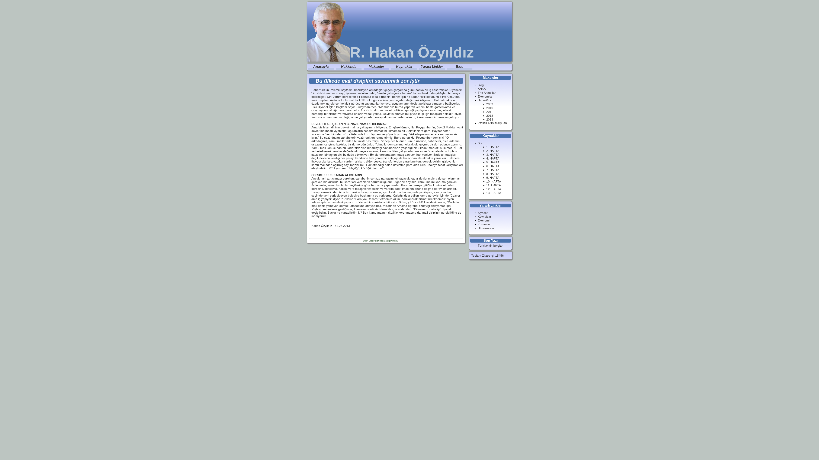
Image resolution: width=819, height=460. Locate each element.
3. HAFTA (492, 154)
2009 (489, 104)
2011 (489, 112)
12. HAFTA (493, 189)
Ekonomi (483, 220)
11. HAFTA (493, 185)
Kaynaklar (404, 66)
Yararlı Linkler (432, 66)
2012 (489, 115)
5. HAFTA (492, 162)
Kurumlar (484, 224)
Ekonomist (485, 96)
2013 (489, 119)
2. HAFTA (492, 150)
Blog (459, 66)
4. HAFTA (492, 158)
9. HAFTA (492, 177)
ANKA (482, 89)
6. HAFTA (492, 166)
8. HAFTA (492, 173)
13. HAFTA (493, 193)
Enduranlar (403, 241)
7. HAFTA (492, 170)
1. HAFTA (492, 147)
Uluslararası (486, 228)
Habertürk (484, 100)
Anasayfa (321, 66)
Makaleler (376, 66)
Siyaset (483, 212)
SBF (481, 143)
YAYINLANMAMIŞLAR (492, 123)
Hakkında (348, 66)
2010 (489, 108)
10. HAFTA (493, 181)
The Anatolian (487, 92)
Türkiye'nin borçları (491, 245)
